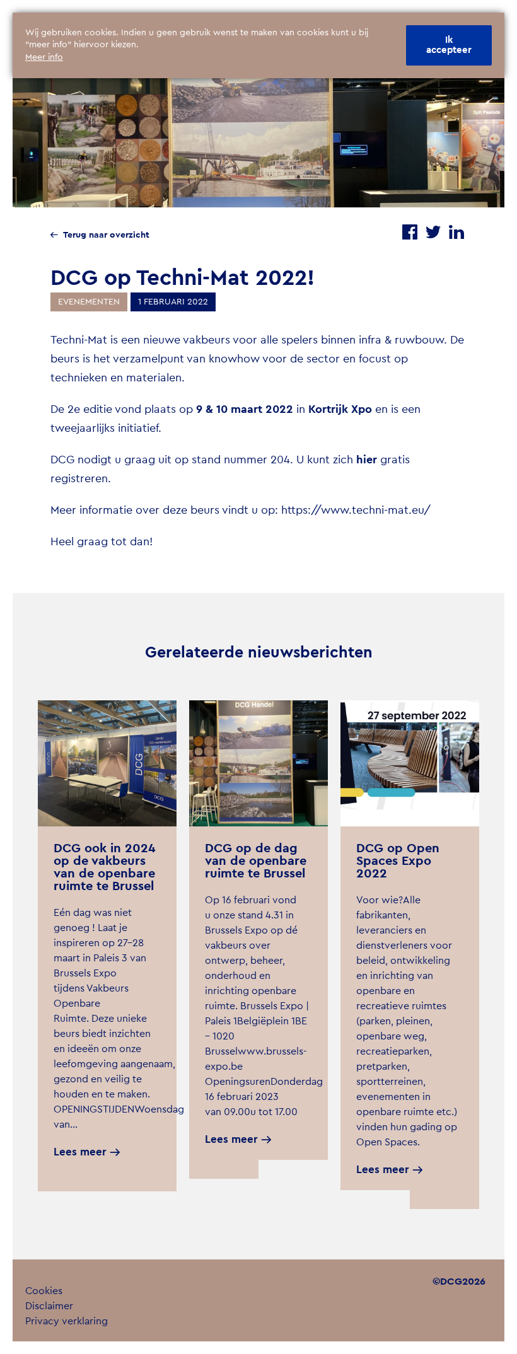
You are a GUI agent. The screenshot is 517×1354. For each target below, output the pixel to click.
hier (366, 459)
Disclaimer (49, 1306)
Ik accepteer (449, 45)
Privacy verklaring (66, 1321)
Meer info (44, 57)
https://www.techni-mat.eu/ (356, 510)
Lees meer (80, 1152)
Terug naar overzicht (106, 235)
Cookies (43, 1291)
